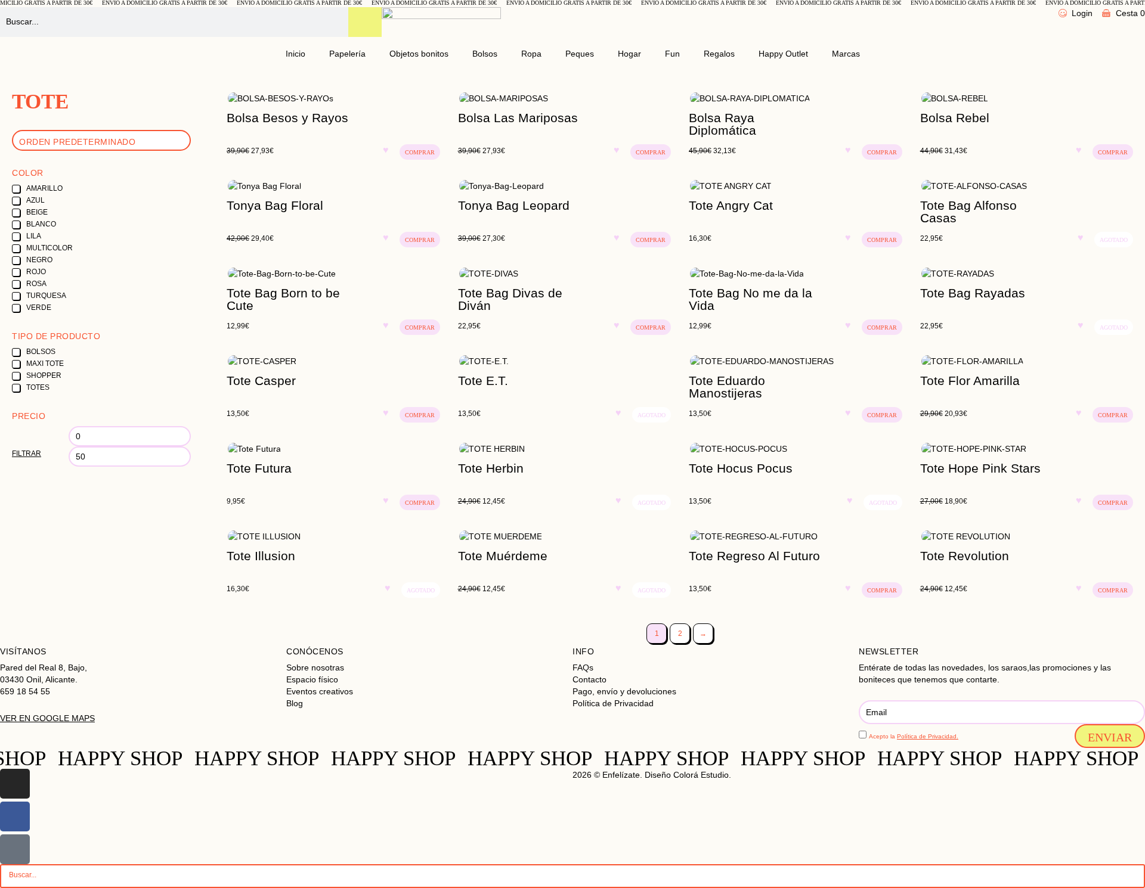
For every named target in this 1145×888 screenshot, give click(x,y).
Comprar (420, 152)
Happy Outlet (783, 53)
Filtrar (26, 453)
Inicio (295, 53)
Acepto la (913, 736)
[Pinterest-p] (15, 849)
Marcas (846, 53)
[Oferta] (333, 98)
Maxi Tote (45, 363)
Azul (35, 200)
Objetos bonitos (418, 53)
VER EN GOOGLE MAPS (47, 718)
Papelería (347, 53)
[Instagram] (15, 784)
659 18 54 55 (25, 691)
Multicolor (49, 248)
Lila (33, 236)
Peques (579, 53)
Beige (37, 212)
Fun (672, 53)
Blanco (41, 224)
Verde (38, 307)
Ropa (531, 53)
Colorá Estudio (701, 775)
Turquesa (46, 295)
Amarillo (44, 188)
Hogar (629, 53)
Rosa (36, 284)
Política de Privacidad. (927, 736)
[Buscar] (365, 22)
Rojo (36, 272)
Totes (37, 387)
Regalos (719, 53)
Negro (39, 260)
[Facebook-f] (15, 816)
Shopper (43, 375)
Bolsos (484, 53)
